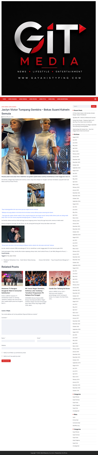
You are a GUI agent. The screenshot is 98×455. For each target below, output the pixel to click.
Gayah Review (33, 99)
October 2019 (76, 360)
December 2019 (76, 354)
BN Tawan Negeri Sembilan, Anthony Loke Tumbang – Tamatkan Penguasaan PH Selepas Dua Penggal (35, 292)
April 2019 (75, 374)
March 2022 (75, 282)
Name (3, 338)
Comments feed (76, 423)
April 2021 (75, 310)
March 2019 (75, 377)
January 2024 (76, 223)
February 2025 (76, 187)
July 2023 (75, 240)
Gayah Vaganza (12, 99)
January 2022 (76, 287)
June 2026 (75, 143)
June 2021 (75, 304)
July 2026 (75, 140)
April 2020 (75, 343)
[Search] (95, 99)
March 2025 (75, 184)
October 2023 (76, 232)
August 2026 (76, 137)
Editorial (4, 117)
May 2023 (75, 246)
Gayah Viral (51, 99)
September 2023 (76, 234)
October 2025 (76, 165)
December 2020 (76, 321)
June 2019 (75, 371)
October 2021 (76, 296)
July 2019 (75, 368)
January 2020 (76, 351)
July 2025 (75, 173)
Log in (74, 417)
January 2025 (76, 190)
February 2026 (76, 154)
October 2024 (76, 198)
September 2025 (76, 168)
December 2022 (76, 257)
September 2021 (76, 299)
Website (4, 345)
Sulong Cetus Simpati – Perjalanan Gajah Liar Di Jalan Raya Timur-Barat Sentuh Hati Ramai (83, 121)
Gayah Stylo (42, 99)
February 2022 (76, 285)
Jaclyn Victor (13, 256)
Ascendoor (51, 453)
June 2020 (75, 338)
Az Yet (7, 256)
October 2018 (76, 390)
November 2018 (76, 388)
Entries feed (75, 420)
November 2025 (76, 162)
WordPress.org (76, 425)
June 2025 (75, 176)
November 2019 (76, 357)
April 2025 (75, 182)
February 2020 (76, 349)
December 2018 (76, 385)
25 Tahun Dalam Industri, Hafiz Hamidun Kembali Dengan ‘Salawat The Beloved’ (84, 114)
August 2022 (76, 268)
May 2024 (75, 212)
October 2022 (76, 262)
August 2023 (76, 237)
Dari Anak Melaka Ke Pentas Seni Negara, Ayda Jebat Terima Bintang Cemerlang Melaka (84, 125)
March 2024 (75, 218)
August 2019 (76, 365)
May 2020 (75, 340)
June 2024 (75, 209)
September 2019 (76, 363)
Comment (4, 318)
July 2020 (75, 335)
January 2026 (76, 156)
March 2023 (75, 248)
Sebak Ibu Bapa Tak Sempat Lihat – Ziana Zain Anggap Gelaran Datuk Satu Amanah (83, 130)
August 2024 (76, 204)
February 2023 (76, 251)
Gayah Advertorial (62, 99)
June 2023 (75, 243)
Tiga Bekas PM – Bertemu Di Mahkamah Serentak (84, 117)
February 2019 (76, 379)
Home (4, 99)
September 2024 (76, 201)
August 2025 (76, 170)
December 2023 (76, 226)
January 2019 (76, 382)
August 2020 (76, 332)
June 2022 (75, 273)
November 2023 (76, 229)
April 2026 (75, 148)
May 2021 (75, 307)
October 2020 (76, 326)
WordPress (64, 453)
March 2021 (75, 312)
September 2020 (76, 329)
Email (39, 338)
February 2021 (76, 315)
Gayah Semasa (23, 99)
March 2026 (75, 151)
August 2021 (76, 301)
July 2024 (75, 207)
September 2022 (76, 265)
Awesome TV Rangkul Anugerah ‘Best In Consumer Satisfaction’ (12, 291)
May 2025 (75, 179)
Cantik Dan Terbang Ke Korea (59, 288)
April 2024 (75, 215)
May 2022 (75, 276)
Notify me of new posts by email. (12, 356)
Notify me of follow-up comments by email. (15, 353)
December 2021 (76, 290)
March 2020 (75, 346)
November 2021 (76, 293)
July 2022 (75, 271)
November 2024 (76, 195)
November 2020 (76, 324)
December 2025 (76, 159)
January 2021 (76, 318)
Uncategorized (76, 411)
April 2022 (75, 279)
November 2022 (76, 260)
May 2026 (75, 145)
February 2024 (76, 221)
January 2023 (76, 254)
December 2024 (76, 193)
